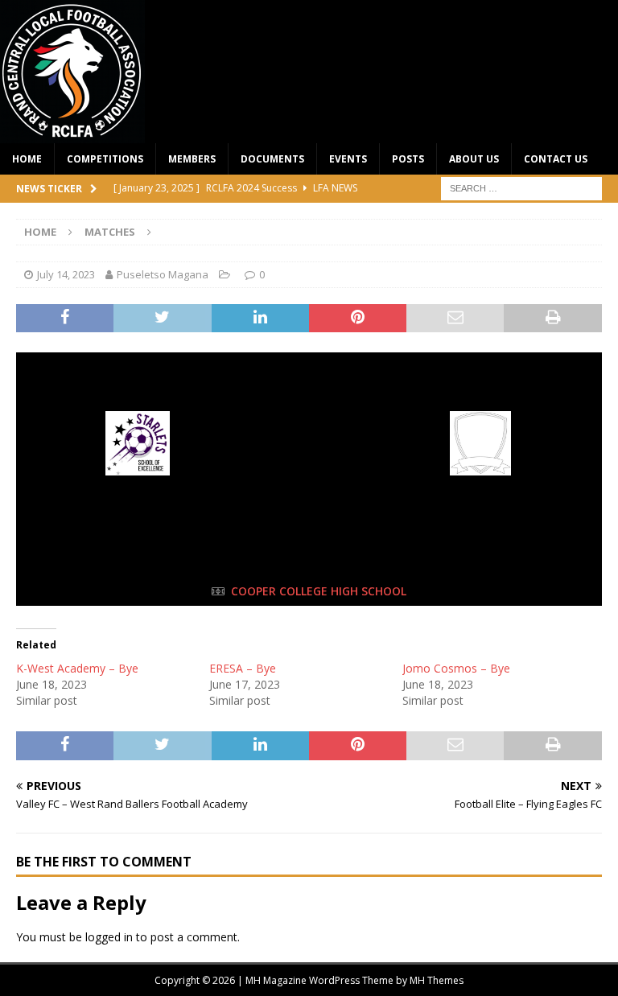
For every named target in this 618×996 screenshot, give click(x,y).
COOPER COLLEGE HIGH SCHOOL (318, 591)
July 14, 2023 (66, 274)
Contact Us (555, 159)
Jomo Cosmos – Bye (456, 668)
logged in (109, 937)
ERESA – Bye (242, 668)
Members (192, 159)
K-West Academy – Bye (77, 668)
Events (348, 159)
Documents (272, 159)
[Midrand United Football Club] (481, 472)
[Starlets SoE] (138, 472)
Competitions (105, 159)
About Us (474, 159)
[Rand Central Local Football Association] (72, 134)
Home (27, 159)
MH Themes (437, 980)
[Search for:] (521, 187)
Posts (408, 159)
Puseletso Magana (162, 274)
